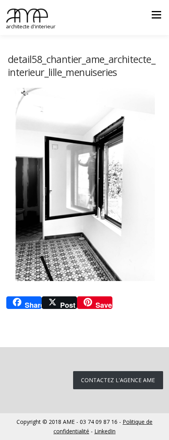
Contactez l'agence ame (118, 380)
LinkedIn (105, 431)
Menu (155, 14)
